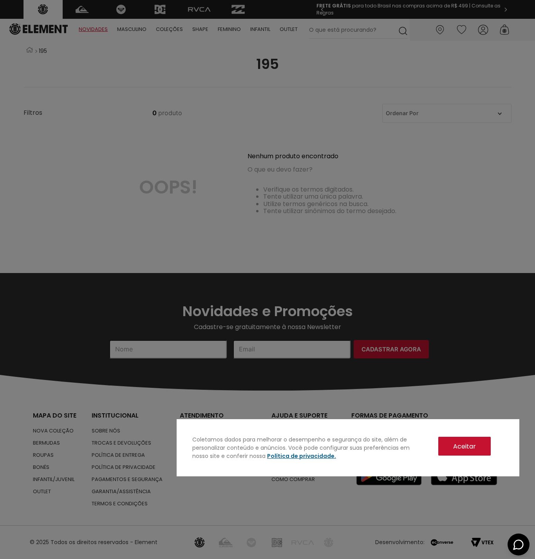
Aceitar (464, 446)
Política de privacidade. (301, 456)
